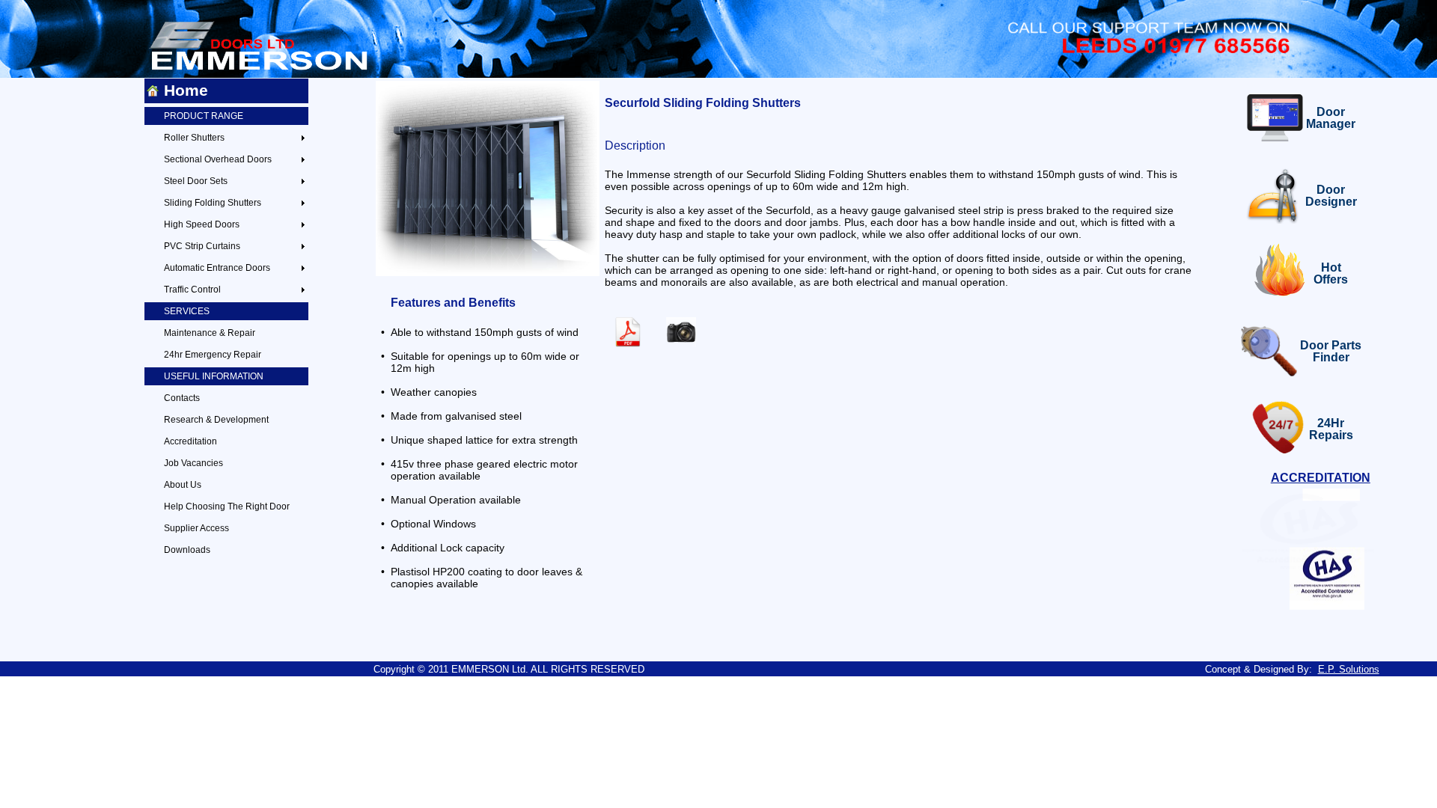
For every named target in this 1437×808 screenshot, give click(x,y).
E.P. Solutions (1348, 669)
